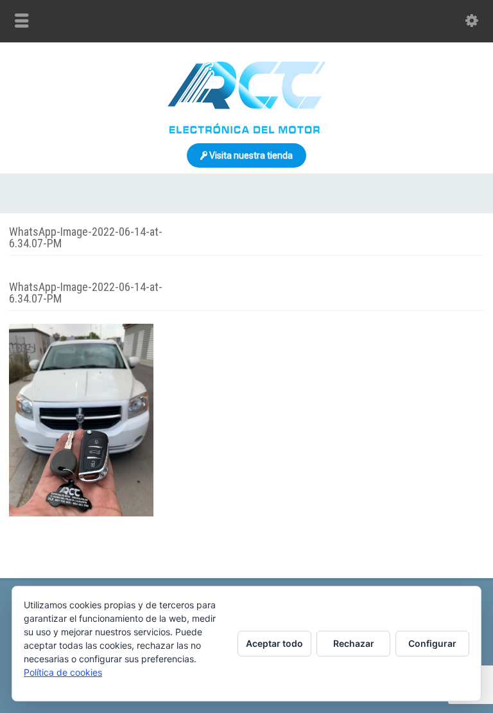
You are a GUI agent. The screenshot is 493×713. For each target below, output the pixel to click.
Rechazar (353, 643)
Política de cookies (63, 672)
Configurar (432, 643)
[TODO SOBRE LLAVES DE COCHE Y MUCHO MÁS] (246, 130)
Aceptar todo (274, 643)
